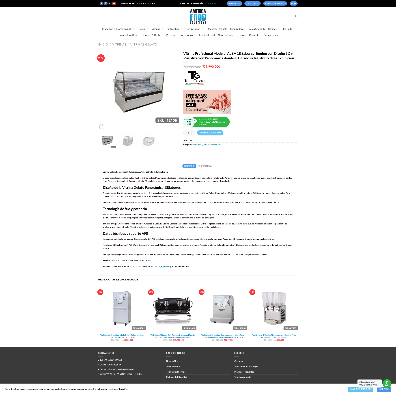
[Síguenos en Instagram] (106, 3)
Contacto (238, 361)
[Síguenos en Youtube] (114, 3)
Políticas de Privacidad (176, 377)
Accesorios (187, 34)
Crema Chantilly (256, 28)
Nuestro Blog (172, 361)
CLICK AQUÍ (210, 3)
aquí (149, 260)
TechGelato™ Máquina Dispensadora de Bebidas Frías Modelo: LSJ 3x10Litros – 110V (274, 336)
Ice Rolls (287, 28)
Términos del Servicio (176, 372)
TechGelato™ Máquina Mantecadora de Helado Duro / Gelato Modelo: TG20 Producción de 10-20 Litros (223, 336)
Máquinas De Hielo (217, 28)
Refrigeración (193, 28)
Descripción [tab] (189, 166)
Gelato (141, 28)
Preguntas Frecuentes (244, 372)
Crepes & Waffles (127, 34)
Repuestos (254, 34)
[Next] (173, 90)
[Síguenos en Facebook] (101, 3)
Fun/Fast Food (207, 34)
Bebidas (272, 28)
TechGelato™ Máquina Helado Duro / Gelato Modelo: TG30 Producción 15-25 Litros (122, 336)
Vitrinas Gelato (143, 44)
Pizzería (170, 34)
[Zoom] (101, 126)
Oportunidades (226, 34)
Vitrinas (155, 28)
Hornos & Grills (151, 34)
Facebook (165, 266)
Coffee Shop (172, 28)
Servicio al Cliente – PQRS (246, 366)
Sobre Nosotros (173, 366)
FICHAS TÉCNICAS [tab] (205, 166)
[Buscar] (296, 16)
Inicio (103, 44)
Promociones (271, 34)
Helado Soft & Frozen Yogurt (116, 28)
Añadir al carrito (210, 132)
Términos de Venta (242, 377)
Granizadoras (237, 28)
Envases (241, 34)
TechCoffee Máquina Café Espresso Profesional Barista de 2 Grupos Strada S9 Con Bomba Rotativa (173, 336)
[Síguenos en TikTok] (110, 3)
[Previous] (104, 90)
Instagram (155, 266)
